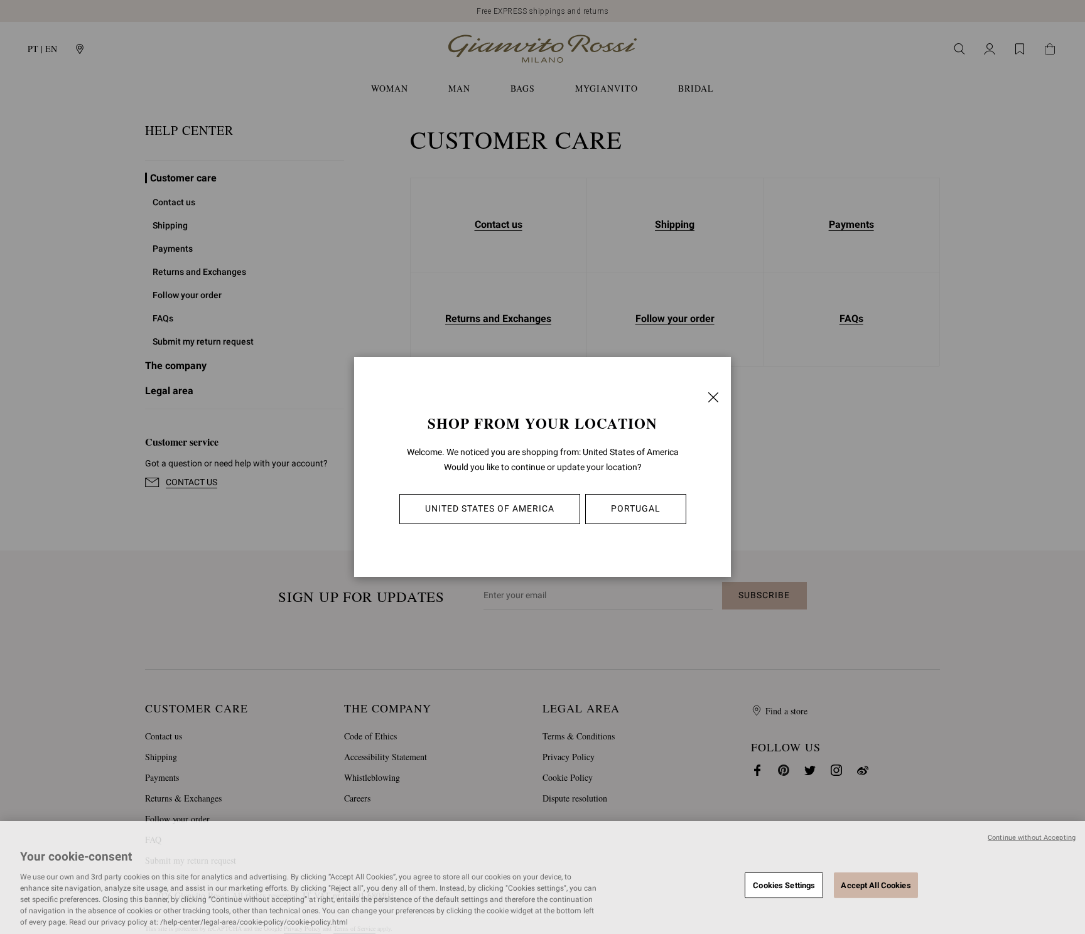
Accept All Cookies (875, 884)
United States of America (489, 508)
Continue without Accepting (1032, 838)
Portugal (636, 508)
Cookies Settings (784, 884)
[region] (542, 877)
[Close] (713, 397)
